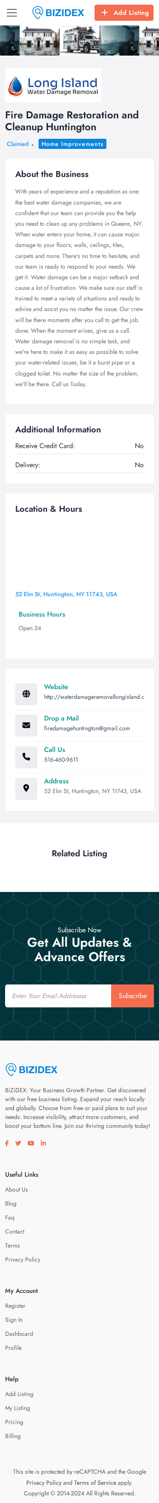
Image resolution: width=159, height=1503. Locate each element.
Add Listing (131, 12)
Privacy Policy (22, 1259)
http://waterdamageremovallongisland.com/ (100, 697)
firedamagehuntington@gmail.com (87, 728)
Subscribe (133, 996)
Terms (12, 1245)
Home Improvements (72, 144)
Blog (11, 1203)
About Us (16, 1189)
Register (15, 1305)
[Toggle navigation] (12, 12)
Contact (14, 1231)
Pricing (14, 1422)
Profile (13, 1347)
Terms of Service (95, 1482)
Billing (13, 1436)
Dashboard (19, 1333)
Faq (9, 1217)
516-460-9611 (61, 759)
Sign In (13, 1319)
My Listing (17, 1408)
